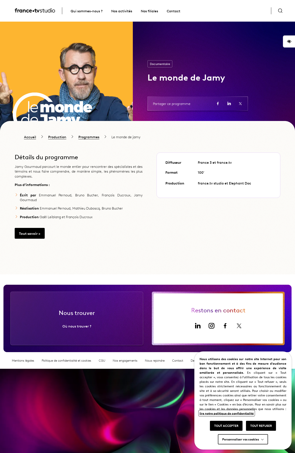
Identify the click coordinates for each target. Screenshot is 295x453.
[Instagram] (211, 325)
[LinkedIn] (197, 325)
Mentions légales (23, 360)
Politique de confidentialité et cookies (66, 360)
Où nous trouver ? (76, 326)
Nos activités (121, 10)
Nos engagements (125, 360)
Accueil (30, 136)
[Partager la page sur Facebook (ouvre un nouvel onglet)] (218, 103)
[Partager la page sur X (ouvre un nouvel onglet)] (240, 103)
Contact (173, 10)
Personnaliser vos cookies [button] (240, 439)
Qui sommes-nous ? (87, 10)
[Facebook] (225, 325)
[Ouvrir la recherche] (280, 11)
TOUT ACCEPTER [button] (226, 425)
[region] (147, 137)
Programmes (88, 136)
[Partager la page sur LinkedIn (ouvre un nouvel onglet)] (229, 103)
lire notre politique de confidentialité (227, 413)
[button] (289, 41)
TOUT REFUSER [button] (261, 425)
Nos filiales (149, 10)
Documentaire (160, 64)
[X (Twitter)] (239, 325)
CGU (102, 360)
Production (57, 136)
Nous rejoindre (155, 360)
